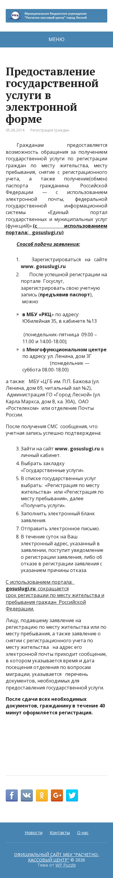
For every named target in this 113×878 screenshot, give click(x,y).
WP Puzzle (65, 865)
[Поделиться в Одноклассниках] (42, 795)
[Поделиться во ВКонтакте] (27, 795)
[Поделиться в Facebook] (12, 795)
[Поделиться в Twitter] (72, 795)
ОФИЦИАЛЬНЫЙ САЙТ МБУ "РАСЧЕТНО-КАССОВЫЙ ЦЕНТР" (56, 857)
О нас (83, 832)
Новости (33, 832)
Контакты (60, 832)
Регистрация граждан (49, 130)
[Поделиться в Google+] (57, 795)
